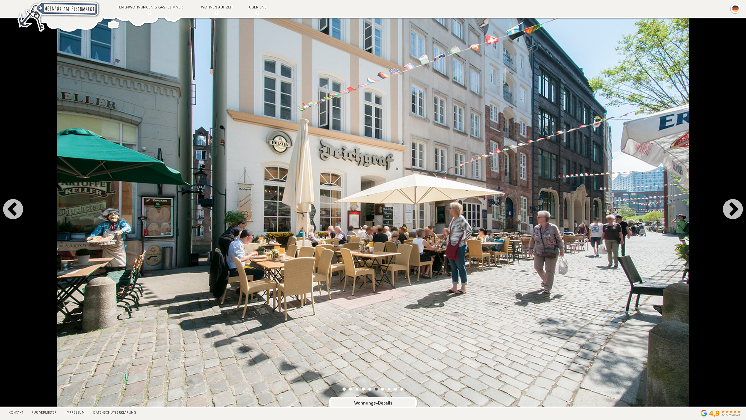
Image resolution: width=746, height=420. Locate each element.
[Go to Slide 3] (357, 389)
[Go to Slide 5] (370, 389)
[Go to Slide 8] (389, 389)
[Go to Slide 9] (395, 389)
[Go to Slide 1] (344, 389)
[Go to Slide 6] (376, 389)
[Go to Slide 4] (363, 389)
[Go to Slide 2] (350, 389)
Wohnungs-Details (373, 403)
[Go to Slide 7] (382, 389)
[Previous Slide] (13, 210)
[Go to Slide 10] (402, 389)
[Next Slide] (733, 210)
